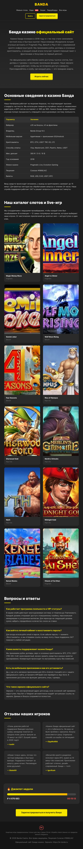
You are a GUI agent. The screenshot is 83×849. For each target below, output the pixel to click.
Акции (42, 10)
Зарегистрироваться (47, 16)
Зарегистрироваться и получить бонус (41, 812)
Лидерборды (52, 10)
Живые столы (22, 10)
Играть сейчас (41, 76)
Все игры (63, 10)
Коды (33, 10)
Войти (30, 16)
